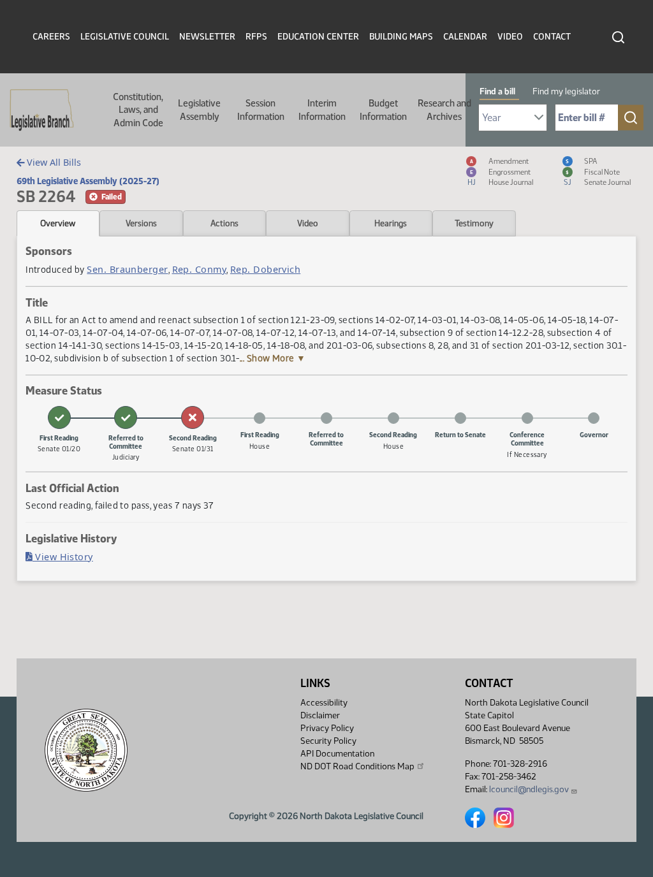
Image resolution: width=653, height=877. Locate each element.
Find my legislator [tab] (566, 91)
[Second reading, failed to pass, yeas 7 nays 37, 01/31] (192, 417)
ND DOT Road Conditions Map (357, 766)
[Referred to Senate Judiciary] (125, 417)
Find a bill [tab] (497, 91)
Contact (552, 36)
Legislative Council (124, 36)
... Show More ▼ (273, 358)
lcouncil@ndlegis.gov (529, 789)
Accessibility (324, 702)
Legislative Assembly (199, 110)
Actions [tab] (224, 223)
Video (510, 36)
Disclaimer (320, 715)
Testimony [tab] (474, 223)
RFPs (256, 36)
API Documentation (337, 753)
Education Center (318, 36)
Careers (51, 36)
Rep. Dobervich (265, 269)
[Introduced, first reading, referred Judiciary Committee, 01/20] (59, 417)
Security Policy (328, 741)
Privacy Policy (327, 728)
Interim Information (322, 110)
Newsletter (207, 36)
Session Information (260, 110)
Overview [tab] (57, 223)
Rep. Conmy (199, 269)
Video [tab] (307, 223)
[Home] (37, 110)
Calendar (465, 36)
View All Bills (52, 162)
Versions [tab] (141, 223)
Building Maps (401, 36)
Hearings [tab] (390, 223)
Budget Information (383, 110)
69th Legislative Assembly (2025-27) (88, 181)
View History (63, 557)
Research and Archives (444, 110)
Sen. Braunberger (127, 269)
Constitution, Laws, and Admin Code (138, 110)
